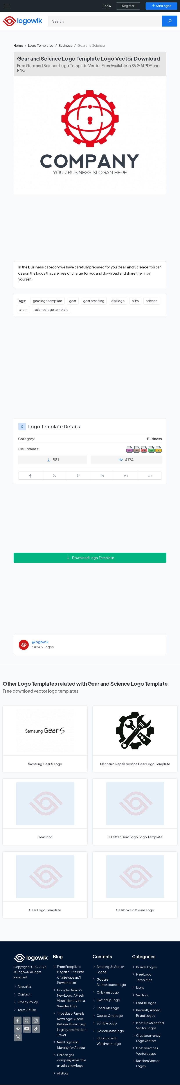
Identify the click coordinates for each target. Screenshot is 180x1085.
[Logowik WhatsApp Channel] (18, 1037)
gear (72, 301)
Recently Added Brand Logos (148, 1012)
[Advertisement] (90, 230)
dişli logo (118, 301)
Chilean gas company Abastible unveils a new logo (71, 1060)
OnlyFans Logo (108, 992)
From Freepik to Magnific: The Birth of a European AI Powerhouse (70, 975)
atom (23, 309)
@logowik (40, 642)
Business (65, 45)
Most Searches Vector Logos (147, 1050)
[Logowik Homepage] (22, 20)
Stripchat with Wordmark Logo (109, 1041)
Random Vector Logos (148, 1063)
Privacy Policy (28, 1002)
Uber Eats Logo (108, 1008)
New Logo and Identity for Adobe (71, 1044)
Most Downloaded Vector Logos (150, 1025)
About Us (24, 986)
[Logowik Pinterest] (18, 1029)
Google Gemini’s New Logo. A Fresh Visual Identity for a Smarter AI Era (71, 998)
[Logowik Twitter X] (27, 1020)
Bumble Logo (107, 1023)
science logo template (51, 309)
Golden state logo (110, 1031)
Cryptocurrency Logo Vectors (148, 1038)
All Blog (62, 1073)
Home (18, 45)
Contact (24, 994)
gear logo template (47, 301)
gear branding (93, 301)
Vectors (142, 995)
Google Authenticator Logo (111, 982)
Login (107, 6)
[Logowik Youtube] (27, 1029)
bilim (135, 301)
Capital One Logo (110, 1015)
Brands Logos (146, 967)
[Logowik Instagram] (36, 1020)
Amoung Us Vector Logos (110, 969)
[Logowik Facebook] (18, 1020)
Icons (140, 987)
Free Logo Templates (144, 976)
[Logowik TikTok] (36, 1029)
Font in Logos (146, 1003)
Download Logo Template (93, 557)
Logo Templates (41, 45)
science (152, 301)
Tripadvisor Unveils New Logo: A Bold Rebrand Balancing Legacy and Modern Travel (71, 1024)
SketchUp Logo (108, 1000)
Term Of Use (27, 1010)
